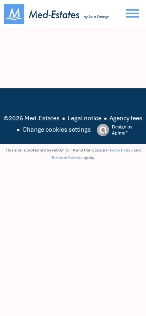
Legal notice (84, 118)
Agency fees (126, 118)
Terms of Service (67, 157)
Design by (122, 130)
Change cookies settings (56, 130)
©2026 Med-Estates (32, 118)
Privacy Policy (119, 150)
